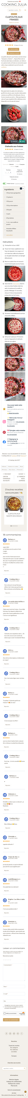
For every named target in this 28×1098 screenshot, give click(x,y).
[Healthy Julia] (21, 1033)
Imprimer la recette (14, 53)
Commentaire (8, 965)
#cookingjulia (11, 426)
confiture (3, 67)
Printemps (4, 469)
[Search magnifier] (20, 10)
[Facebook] (6, 1033)
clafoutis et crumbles (13, 466)
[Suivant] (21, 510)
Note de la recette (8, 956)
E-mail (6, 994)
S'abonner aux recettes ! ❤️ (14, 1)
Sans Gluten (12, 469)
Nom (5, 986)
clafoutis (4, 466)
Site (5, 1001)
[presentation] (14, 503)
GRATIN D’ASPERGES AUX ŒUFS (7, 477)
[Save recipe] (22, 141)
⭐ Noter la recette (13, 413)
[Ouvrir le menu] (25, 10)
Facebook (14, 456)
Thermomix (16, 283)
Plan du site (14, 1085)
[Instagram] (10, 1033)
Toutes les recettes (14, 1045)
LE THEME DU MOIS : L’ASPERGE (21, 477)
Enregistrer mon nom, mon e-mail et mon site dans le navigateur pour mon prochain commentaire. (14, 1007)
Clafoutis (14, 14)
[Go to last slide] (6, 510)
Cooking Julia (14, 443)
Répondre (6, 570)
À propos (14, 1056)
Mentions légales (14, 1079)
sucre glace (9, 235)
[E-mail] (18, 1033)
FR (21, 188)
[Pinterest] (14, 1033)
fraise (21, 466)
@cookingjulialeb (12, 434)
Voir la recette (14, 49)
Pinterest (23, 456)
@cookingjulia (20, 422)
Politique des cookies (14, 1083)
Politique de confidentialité (14, 1081)
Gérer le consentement (14, 1090)
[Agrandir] (25, 72)
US (23, 188)
